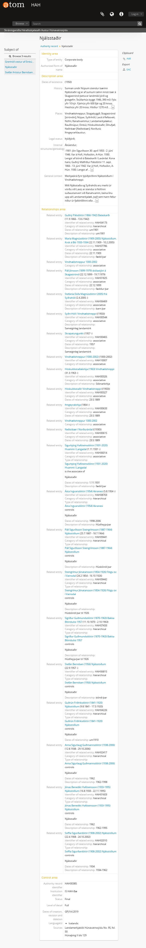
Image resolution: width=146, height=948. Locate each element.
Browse (20, 23)
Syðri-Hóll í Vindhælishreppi (80, 313)
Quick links (121, 14)
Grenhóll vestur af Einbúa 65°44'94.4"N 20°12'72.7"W (20, 61)
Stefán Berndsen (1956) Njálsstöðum (85, 664)
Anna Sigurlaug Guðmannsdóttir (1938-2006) (90, 745)
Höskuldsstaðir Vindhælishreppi (83, 389)
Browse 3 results (21, 56)
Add (129, 58)
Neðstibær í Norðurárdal (79, 429)
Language (112, 14)
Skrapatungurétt (74, 333)
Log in (135, 14)
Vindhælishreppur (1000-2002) (82, 356)
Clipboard (102, 14)
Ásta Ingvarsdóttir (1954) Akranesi (84, 491)
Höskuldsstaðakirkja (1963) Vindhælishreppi (89, 369)
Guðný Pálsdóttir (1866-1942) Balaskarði (87, 215)
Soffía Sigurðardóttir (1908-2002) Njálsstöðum (90, 833)
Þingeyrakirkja (73, 404)
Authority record (49, 46)
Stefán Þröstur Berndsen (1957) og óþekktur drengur (20, 72)
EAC (128, 69)
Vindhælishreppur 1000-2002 (81, 262)
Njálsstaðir (11, 67)
